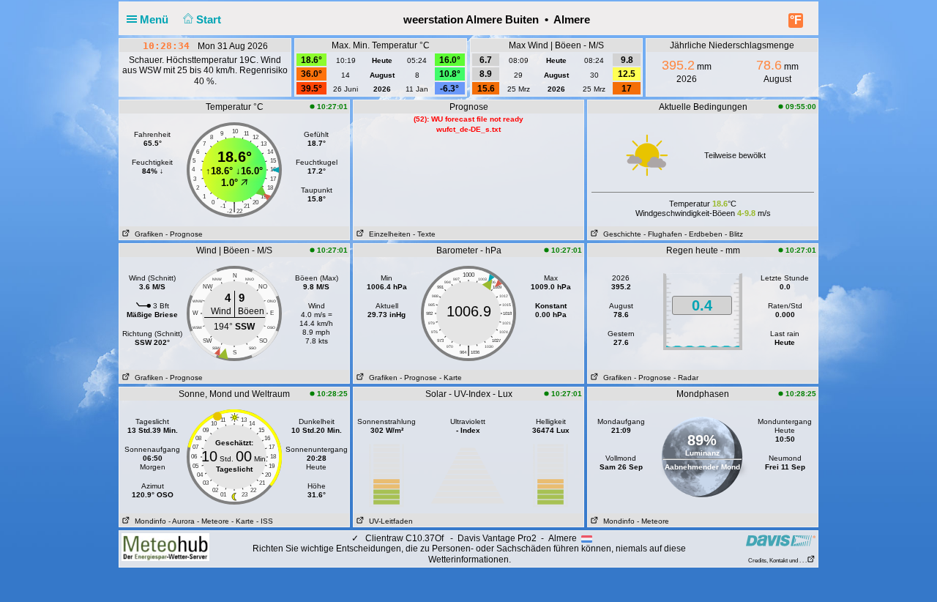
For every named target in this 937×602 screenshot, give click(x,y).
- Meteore (213, 521)
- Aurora (181, 521)
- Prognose (184, 234)
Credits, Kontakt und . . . (777, 560)
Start (210, 19)
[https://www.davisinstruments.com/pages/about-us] (780, 540)
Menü (155, 19)
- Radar (685, 378)
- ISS (264, 521)
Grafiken (146, 234)
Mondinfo (148, 521)
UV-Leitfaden (389, 521)
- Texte (424, 234)
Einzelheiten (388, 234)
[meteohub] (165, 546)
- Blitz (734, 234)
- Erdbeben (703, 234)
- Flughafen (662, 234)
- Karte (450, 378)
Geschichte (620, 234)
